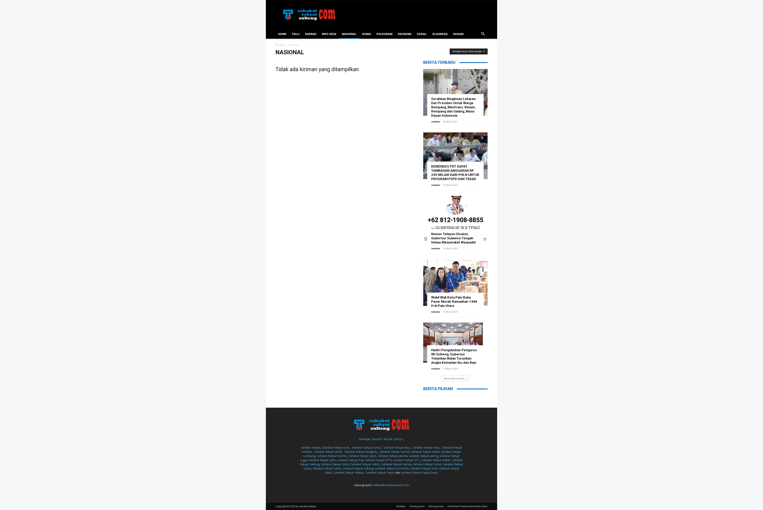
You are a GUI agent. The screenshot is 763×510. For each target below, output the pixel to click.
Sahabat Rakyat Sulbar (327, 468)
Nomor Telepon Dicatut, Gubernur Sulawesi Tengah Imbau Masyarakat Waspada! (453, 238)
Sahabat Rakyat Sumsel (395, 452)
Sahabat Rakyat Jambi (328, 452)
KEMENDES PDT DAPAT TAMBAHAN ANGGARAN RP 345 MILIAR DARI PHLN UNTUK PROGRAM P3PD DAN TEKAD (455, 172)
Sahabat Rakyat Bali (350, 460)
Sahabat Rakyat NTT (406, 460)
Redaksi (401, 506)
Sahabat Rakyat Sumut (366, 447)
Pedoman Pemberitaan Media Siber (468, 506)
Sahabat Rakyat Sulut (424, 468)
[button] (483, 34)
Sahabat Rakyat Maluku (349, 472)
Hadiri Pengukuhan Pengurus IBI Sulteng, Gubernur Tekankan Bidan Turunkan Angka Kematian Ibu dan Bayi (454, 356)
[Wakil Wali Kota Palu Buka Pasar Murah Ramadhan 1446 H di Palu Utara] (455, 282)
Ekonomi (404, 34)
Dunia (366, 34)
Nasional (349, 34)
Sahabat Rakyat (311, 447)
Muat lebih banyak (454, 378)
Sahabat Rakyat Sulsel (427, 464)
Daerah (310, 34)
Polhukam (384, 34)
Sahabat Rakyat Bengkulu (360, 452)
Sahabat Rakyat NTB (378, 460)
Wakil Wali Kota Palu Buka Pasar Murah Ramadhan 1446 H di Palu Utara (454, 301)
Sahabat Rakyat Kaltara (397, 464)
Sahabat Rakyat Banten (332, 456)
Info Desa (329, 34)
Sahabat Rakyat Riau (396, 447)
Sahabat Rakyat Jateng (423, 456)
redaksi (435, 121)
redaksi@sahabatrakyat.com (391, 485)
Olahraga (440, 34)
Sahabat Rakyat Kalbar (435, 460)
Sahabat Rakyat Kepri (426, 447)
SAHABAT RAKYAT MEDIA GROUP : (381, 439)
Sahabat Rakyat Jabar (362, 456)
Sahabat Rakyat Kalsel (335, 464)
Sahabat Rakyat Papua (380, 472)
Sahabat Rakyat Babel (425, 452)
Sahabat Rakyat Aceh (336, 447)
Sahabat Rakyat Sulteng (358, 468)
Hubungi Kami (436, 506)
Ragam (458, 34)
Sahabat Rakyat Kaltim (365, 464)
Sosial (422, 34)
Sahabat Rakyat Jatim (322, 460)
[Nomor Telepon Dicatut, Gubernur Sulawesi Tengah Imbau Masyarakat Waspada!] (455, 219)
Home (282, 34)
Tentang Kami (416, 506)
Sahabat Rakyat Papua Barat (419, 472)
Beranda (280, 45)
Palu (295, 34)
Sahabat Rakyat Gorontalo (392, 468)
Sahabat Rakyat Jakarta (393, 456)
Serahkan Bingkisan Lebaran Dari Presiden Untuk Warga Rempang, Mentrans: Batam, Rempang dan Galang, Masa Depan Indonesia (453, 107)
